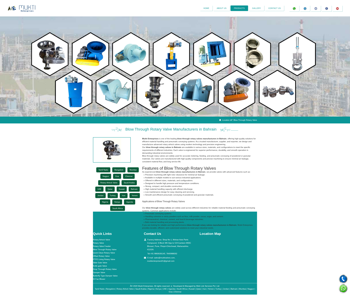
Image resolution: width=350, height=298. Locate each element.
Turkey (113, 195)
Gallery (256, 8)
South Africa (117, 208)
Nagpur (106, 176)
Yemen (135, 195)
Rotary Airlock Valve (108, 183)
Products (239, 8)
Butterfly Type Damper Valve (105, 276)
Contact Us (274, 8)
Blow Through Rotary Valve (104, 249)
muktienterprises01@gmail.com (160, 261)
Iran (123, 195)
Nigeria (105, 202)
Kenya (117, 202)
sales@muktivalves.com (164, 258)
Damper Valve (99, 272)
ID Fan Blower (99, 279)
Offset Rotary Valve (101, 256)
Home (206, 8)
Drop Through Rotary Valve (105, 269)
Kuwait (122, 189)
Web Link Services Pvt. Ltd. (208, 286)
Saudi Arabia (129, 183)
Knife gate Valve (100, 266)
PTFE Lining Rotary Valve (104, 259)
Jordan (100, 195)
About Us (221, 8)
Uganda (129, 202)
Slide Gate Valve (100, 263)
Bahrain (134, 189)
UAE (99, 189)
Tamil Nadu (103, 170)
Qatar (110, 189)
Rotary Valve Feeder (102, 246)
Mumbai (133, 170)
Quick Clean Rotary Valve (104, 253)
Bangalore (118, 170)
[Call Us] (343, 279)
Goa (117, 176)
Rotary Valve (98, 243)
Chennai (128, 176)
